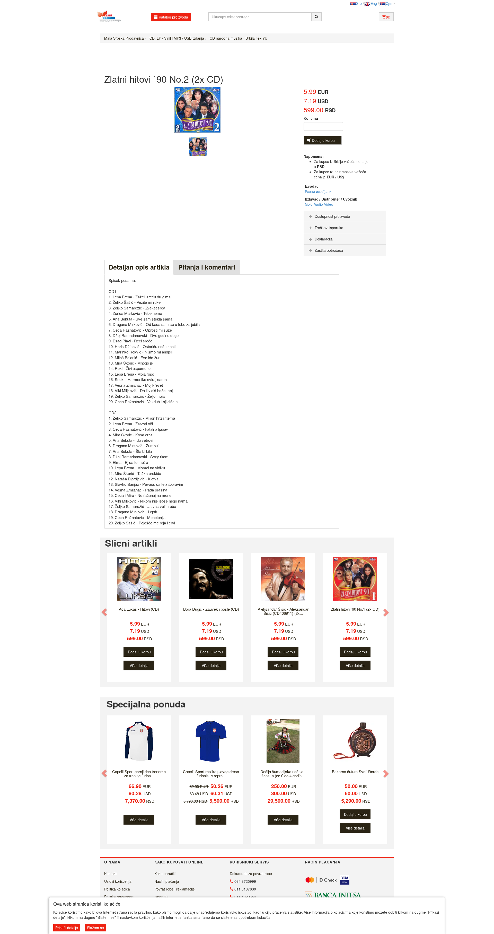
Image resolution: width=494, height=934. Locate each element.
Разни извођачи (318, 191)
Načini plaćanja (166, 881)
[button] (104, 612)
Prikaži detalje (66, 927)
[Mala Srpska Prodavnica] (107, 16)
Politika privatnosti (119, 896)
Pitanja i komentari (206, 267)
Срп (389, 3)
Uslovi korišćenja (117, 881)
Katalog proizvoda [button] (173, 17)
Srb (359, 3)
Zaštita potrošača (329, 250)
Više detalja (139, 665)
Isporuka (161, 896)
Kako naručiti (164, 873)
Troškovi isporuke (329, 227)
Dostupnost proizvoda (332, 216)
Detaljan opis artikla (139, 267)
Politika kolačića (117, 889)
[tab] (345, 216)
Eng (373, 3)
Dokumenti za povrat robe (251, 873)
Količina (311, 118)
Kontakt (110, 873)
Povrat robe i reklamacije (174, 889)
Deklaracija (324, 238)
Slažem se (95, 927)
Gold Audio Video (319, 204)
